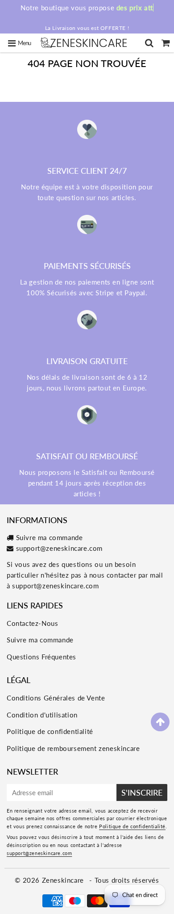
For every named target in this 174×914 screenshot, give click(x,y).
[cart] (166, 43)
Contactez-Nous (32, 623)
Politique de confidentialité (50, 731)
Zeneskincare (64, 880)
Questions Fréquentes (41, 657)
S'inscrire (141, 792)
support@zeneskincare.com (59, 548)
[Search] (149, 43)
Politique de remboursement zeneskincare (73, 748)
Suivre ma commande (49, 537)
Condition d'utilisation (42, 715)
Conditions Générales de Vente (56, 698)
